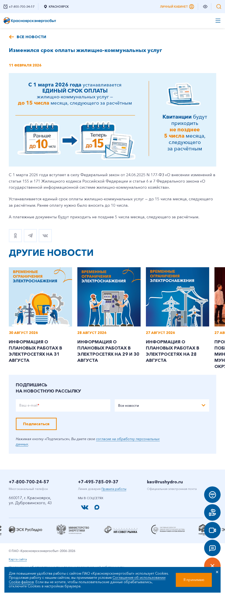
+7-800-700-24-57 (29, 481)
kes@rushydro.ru (165, 481)
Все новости (31, 36)
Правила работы (114, 489)
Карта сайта (18, 559)
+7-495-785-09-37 (98, 481)
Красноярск (59, 6)
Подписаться (36, 423)
